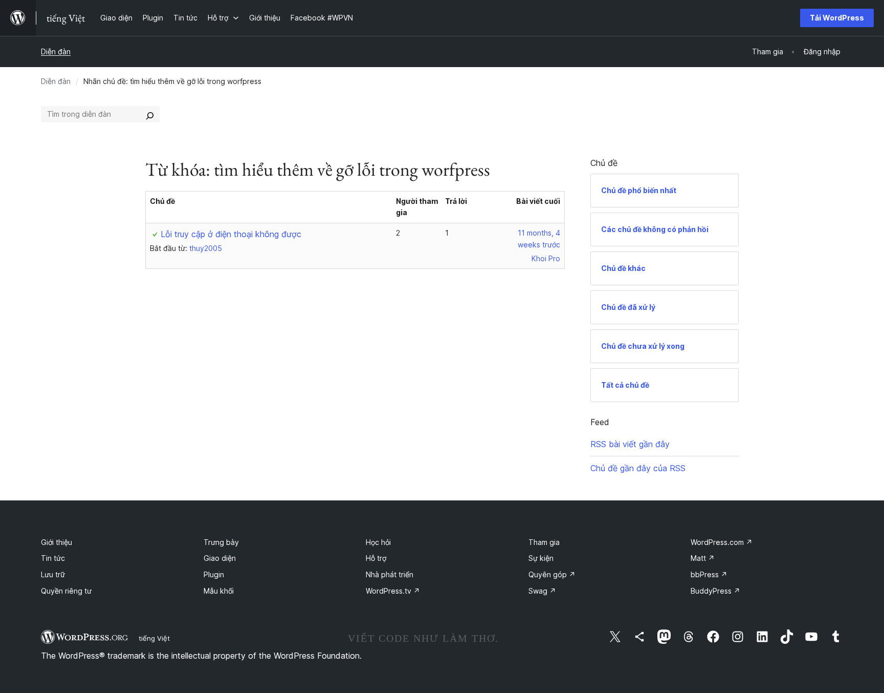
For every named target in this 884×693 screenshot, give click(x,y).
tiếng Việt (154, 638)
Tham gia (544, 542)
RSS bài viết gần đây (630, 444)
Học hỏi (378, 542)
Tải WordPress (837, 17)
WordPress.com (722, 542)
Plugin (214, 574)
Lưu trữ (53, 574)
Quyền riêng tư (66, 590)
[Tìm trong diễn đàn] (150, 114)
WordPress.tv (393, 590)
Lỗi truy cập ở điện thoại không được (231, 234)
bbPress (709, 574)
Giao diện (220, 558)
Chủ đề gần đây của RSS (638, 468)
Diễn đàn (56, 51)
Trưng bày (221, 542)
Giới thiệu (56, 542)
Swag (542, 590)
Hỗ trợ (376, 558)
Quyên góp (552, 574)
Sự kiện (541, 558)
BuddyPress (715, 590)
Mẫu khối (219, 590)
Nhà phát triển (389, 574)
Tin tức (53, 558)
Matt (703, 558)
